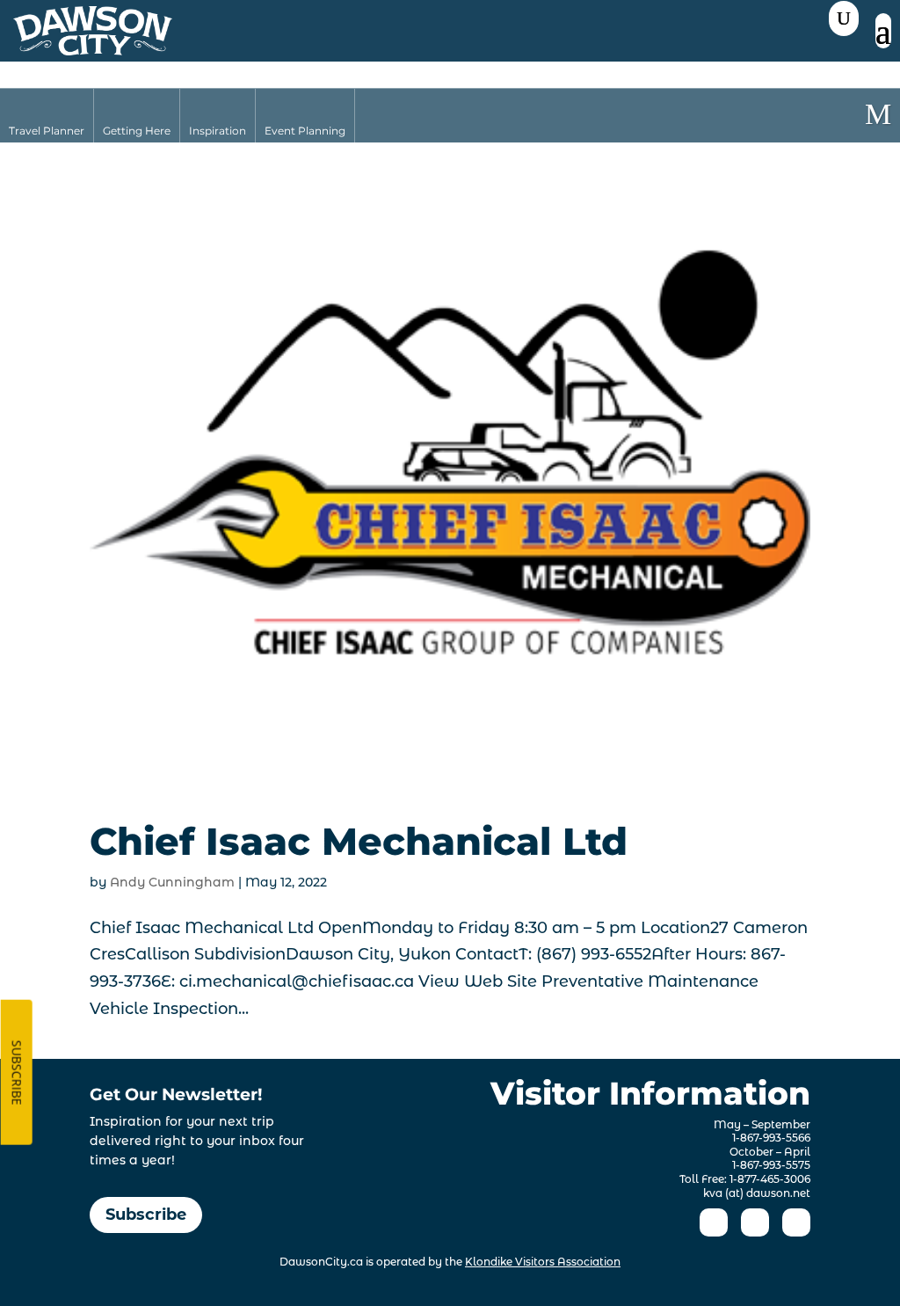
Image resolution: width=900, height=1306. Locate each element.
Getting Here (137, 130)
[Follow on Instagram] (755, 1222)
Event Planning (305, 130)
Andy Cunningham (172, 882)
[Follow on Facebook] (714, 1222)
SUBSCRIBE (17, 1072)
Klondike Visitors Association (543, 1261)
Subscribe (145, 1214)
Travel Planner (46, 130)
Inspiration (217, 130)
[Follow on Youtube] (796, 1222)
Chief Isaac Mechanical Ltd (359, 841)
